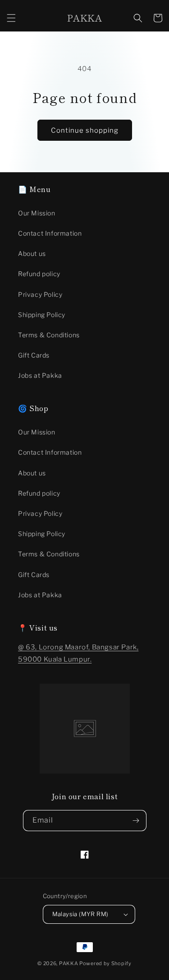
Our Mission (36, 213)
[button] (11, 18)
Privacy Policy (40, 294)
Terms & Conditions (49, 335)
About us (32, 253)
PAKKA (68, 963)
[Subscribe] (136, 820)
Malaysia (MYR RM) (80, 913)
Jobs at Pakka (40, 375)
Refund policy (39, 273)
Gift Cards (34, 355)
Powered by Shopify (105, 963)
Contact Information (50, 233)
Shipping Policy (41, 314)
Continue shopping (85, 130)
